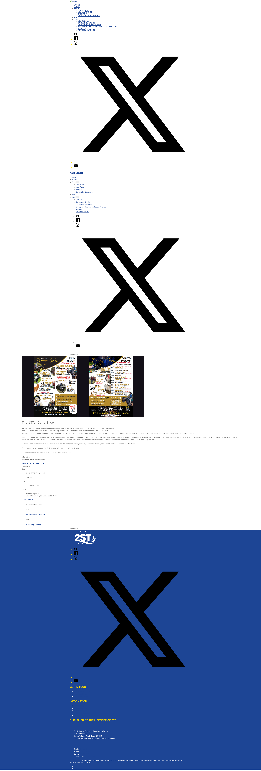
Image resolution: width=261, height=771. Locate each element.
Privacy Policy (79, 706)
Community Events (86, 23)
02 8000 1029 (90, 756)
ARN (75, 766)
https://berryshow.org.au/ (34, 524)
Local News (83, 10)
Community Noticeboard (89, 25)
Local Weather (85, 12)
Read (76, 8)
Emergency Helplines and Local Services (97, 26)
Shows (77, 7)
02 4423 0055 (85, 751)
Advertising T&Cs (80, 711)
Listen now (75, 173)
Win (75, 17)
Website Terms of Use (82, 713)
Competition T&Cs (80, 708)
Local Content (79, 715)
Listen (77, 5)
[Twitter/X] (132, 162)
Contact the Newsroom (89, 16)
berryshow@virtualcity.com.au (36, 514)
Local (77, 19)
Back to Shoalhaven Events (35, 463)
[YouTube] (76, 167)
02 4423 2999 (84, 749)
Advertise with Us (86, 30)
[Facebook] (76, 39)
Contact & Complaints (82, 691)
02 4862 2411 (85, 754)
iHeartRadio (78, 768)
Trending (82, 14)
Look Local (83, 21)
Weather (82, 28)
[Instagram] (75, 44)
